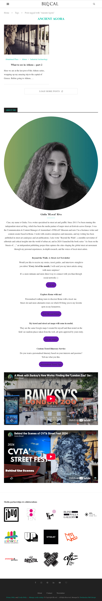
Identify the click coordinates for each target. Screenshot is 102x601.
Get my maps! (51, 339)
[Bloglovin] (66, 582)
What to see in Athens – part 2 (26, 64)
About (39, 593)
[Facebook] (35, 582)
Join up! (51, 284)
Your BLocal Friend (51, 313)
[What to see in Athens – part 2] (26, 40)
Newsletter (61, 593)
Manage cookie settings (36, 597)
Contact (49, 593)
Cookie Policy (22, 597)
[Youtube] (60, 582)
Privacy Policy (10, 597)
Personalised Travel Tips (51, 364)
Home (6, 12)
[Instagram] (41, 582)
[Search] (94, 4)
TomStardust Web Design (88, 597)
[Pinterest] (47, 582)
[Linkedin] (53, 582)
